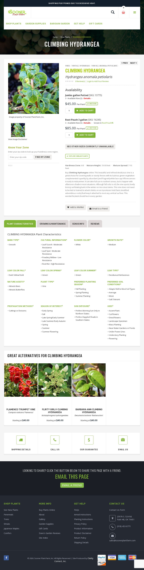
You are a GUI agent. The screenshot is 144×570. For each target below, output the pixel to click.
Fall (43, 314)
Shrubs (7, 524)
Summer (46, 328)
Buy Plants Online (47, 510)
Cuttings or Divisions (17, 310)
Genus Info (78, 224)
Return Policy (80, 537)
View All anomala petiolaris (104, 66)
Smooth (12, 244)
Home (55, 37)
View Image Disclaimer (17, 139)
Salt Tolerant (114, 299)
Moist (111, 296)
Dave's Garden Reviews (49, 533)
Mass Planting (115, 324)
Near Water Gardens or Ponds (122, 328)
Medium (112, 244)
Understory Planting (117, 335)
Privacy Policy (80, 524)
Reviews (95, 224)
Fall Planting (81, 289)
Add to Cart (86, 110)
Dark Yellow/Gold (16, 275)
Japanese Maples (11, 528)
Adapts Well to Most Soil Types (122, 289)
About (41, 514)
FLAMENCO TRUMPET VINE (20, 409)
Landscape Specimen (118, 321)
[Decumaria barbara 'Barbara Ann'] (89, 380)
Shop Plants (65, 37)
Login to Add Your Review (98, 81)
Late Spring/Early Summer (53, 317)
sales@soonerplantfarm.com (122, 540)
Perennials (8, 514)
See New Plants (11, 510)
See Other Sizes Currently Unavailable (90, 146)
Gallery (42, 519)
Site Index (43, 537)
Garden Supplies (46, 524)
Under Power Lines (117, 331)
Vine (44, 286)
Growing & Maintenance (53, 224)
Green (45, 275)
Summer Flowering (50, 331)
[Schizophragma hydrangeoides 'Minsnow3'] (55, 380)
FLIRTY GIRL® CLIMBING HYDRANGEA (55, 411)
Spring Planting (82, 292)
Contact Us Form (117, 510)
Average (112, 292)
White (78, 244)
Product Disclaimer (82, 533)
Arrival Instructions (82, 514)
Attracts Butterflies (17, 289)
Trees (6, 519)
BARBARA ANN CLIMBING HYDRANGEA (89, 411)
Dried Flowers (115, 317)
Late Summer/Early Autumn (54, 321)
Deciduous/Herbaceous (119, 275)
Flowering (113, 338)
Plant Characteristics (20, 224)
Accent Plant (114, 310)
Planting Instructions (83, 519)
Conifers (7, 533)
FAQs (76, 510)
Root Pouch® (107, 123)
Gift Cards (43, 528)
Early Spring (47, 310)
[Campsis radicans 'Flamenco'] (21, 380)
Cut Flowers (114, 314)
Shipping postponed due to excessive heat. (72, 3)
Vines (67, 66)
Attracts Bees (14, 286)
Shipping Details (81, 542)
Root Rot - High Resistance (53, 264)
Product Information (83, 528)
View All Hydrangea (81, 66)
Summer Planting (83, 296)
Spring (45, 324)
